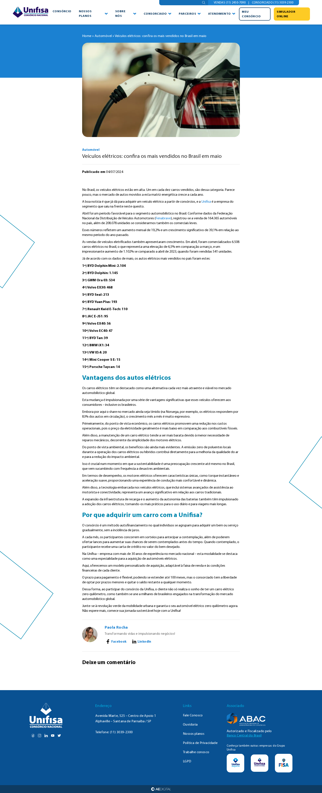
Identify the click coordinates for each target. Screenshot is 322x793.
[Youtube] (52, 735)
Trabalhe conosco (196, 752)
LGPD (187, 761)
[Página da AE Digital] (161, 789)
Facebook (118, 641)
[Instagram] (39, 735)
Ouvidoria (190, 724)
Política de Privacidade (200, 743)
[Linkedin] (46, 735)
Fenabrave (163, 218)
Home (87, 36)
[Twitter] (59, 735)
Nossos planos (85, 13)
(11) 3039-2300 (121, 732)
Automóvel (103, 36)
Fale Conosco (193, 715)
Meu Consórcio (251, 14)
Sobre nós (120, 13)
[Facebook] (33, 735)
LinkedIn (144, 641)
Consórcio (62, 11)
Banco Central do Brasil (244, 735)
